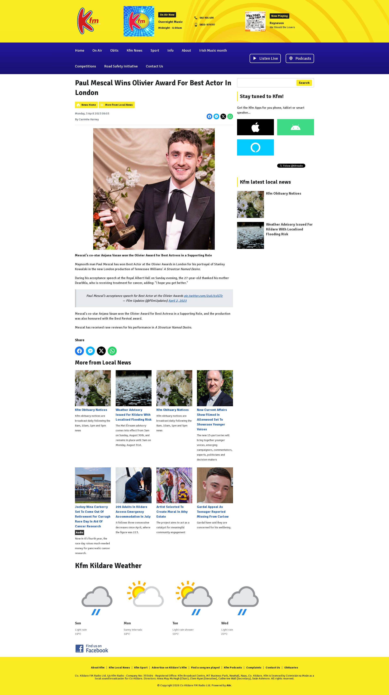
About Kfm (98, 667)
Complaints (253, 667)
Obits (114, 50)
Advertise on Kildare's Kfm (169, 667)
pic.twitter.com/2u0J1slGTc (203, 296)
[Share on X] (223, 116)
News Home (88, 105)
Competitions (85, 66)
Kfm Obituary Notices (91, 410)
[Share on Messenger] (216, 116)
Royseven (277, 23)
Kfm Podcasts (233, 667)
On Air (97, 50)
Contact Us (154, 66)
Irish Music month (213, 50)
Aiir (229, 685)
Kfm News (134, 50)
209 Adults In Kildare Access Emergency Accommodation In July (133, 512)
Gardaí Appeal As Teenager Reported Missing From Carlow (213, 512)
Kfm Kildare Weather (108, 565)
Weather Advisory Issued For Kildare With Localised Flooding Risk (134, 414)
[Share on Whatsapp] (230, 116)
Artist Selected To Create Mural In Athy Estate (172, 512)
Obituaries (291, 667)
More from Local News (119, 105)
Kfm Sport (140, 667)
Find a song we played (205, 667)
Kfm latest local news (265, 182)
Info (170, 50)
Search (304, 83)
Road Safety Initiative (121, 66)
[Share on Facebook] (209, 116)
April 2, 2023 (177, 301)
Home (79, 50)
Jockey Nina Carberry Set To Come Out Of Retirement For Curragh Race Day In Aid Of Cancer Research (92, 516)
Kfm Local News (119, 667)
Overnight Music (170, 22)
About (186, 50)
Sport (155, 50)
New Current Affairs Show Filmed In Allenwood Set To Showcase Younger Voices (212, 419)
